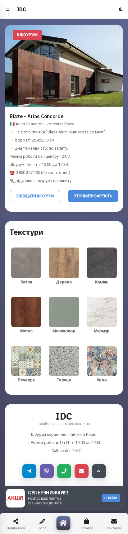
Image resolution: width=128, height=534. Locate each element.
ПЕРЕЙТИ (110, 498)
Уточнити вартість (93, 196)
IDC (21, 9)
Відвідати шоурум (35, 196)
